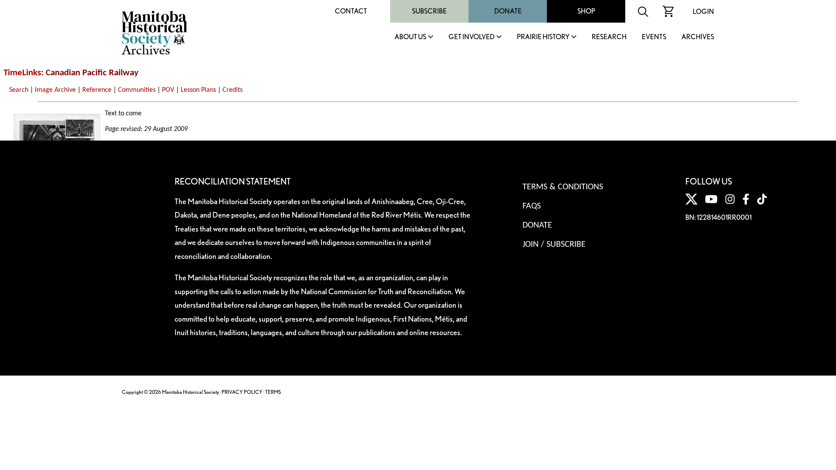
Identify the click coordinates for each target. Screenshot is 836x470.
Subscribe (429, 11)
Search (18, 90)
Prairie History (543, 37)
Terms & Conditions (562, 187)
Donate (508, 11)
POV (168, 90)
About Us (410, 37)
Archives (697, 37)
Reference (96, 90)
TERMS (273, 392)
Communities (136, 90)
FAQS (531, 206)
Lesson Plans (198, 90)
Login (703, 11)
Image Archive (55, 90)
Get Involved (471, 37)
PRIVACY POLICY (242, 392)
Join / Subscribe (554, 244)
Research (609, 37)
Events (654, 37)
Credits (232, 90)
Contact (351, 11)
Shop (586, 11)
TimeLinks (22, 72)
